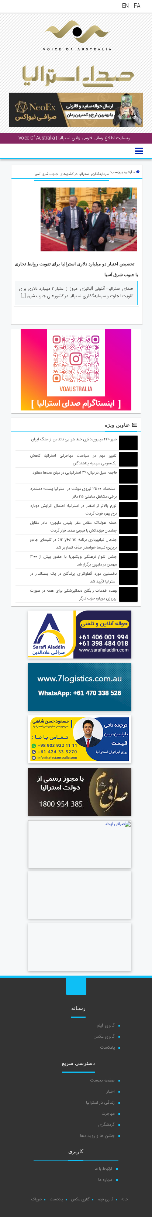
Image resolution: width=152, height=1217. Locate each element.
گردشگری (106, 1124)
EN (125, 6)
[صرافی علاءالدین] (79, 659)
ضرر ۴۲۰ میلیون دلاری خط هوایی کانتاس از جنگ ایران (74, 439)
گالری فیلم (106, 1025)
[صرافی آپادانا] (79, 867)
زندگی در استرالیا (100, 1102)
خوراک (36, 1199)
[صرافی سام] (79, 817)
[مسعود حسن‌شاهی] (79, 764)
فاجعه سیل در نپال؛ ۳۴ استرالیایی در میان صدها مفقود (74, 473)
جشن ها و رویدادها (97, 1135)
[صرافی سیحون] (79, 972)
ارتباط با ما (103, 1168)
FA (137, 6)
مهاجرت (108, 1113)
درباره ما (105, 1179)
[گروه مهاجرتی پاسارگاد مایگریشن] (79, 920)
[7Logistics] (79, 712)
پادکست (107, 1047)
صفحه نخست (102, 1080)
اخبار (111, 1091)
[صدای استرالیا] (66, 56)
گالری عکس (104, 1036)
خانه (124, 1199)
